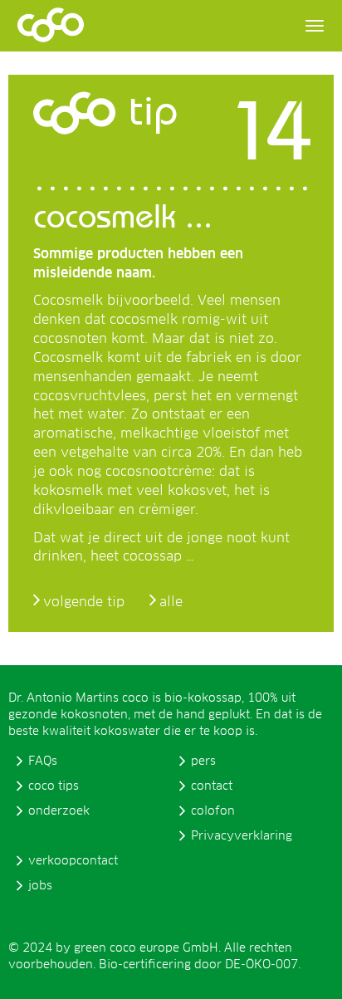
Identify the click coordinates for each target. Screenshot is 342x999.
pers (203, 761)
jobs (40, 886)
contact (211, 786)
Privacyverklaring (241, 836)
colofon (213, 811)
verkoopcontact (73, 861)
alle (171, 602)
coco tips (53, 786)
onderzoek (59, 811)
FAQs (42, 761)
